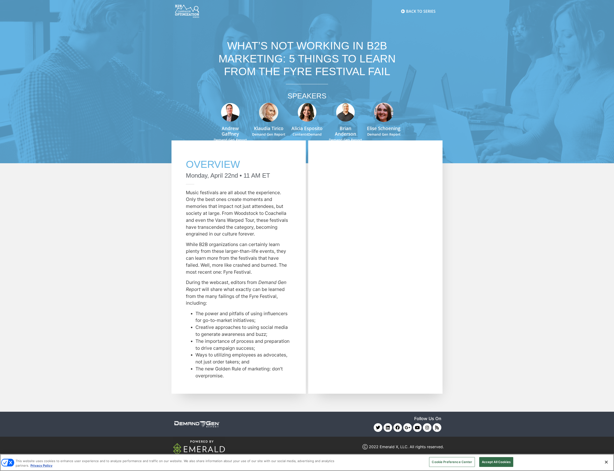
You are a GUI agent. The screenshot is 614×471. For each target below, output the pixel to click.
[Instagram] (427, 427)
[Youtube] (417, 427)
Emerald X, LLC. (394, 446)
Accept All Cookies (496, 462)
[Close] (606, 462)
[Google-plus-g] (407, 427)
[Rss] (437, 427)
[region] (307, 462)
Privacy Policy (41, 466)
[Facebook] (397, 427)
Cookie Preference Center (452, 462)
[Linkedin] (388, 427)
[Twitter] (378, 427)
